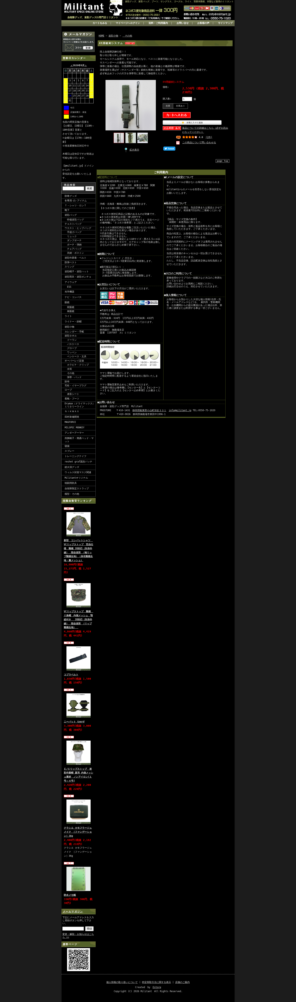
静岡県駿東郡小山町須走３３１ (149, 410)
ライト (68, 316)
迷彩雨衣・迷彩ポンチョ (78, 276)
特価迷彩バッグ (74, 219)
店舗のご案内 (182, 982)
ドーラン (71, 340)
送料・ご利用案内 (158, 23)
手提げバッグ (73, 232)
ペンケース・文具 (75, 356)
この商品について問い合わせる (199, 142)
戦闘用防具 (71, 483)
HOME (101, 35)
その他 (69, 373)
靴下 (67, 210)
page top (222, 161)
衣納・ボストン (74, 253)
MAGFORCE (70, 422)
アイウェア (71, 282)
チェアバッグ (73, 248)
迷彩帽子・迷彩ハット (77, 271)
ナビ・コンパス (73, 297)
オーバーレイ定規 (74, 360)
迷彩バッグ (71, 215)
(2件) (209, 137)
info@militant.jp (180, 410)
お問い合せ (183, 23)
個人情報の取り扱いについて (122, 982)
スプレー (69, 451)
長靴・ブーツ (72, 398)
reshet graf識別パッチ (78, 461)
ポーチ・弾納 (73, 244)
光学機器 (69, 291)
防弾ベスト (71, 262)
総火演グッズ (72, 467)
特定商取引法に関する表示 (156, 982)
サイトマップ (225, 23)
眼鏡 (67, 302)
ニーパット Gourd (74, 721)
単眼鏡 (69, 311)
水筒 (68, 369)
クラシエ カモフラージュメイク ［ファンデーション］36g (78, 831)
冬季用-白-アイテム (76, 200)
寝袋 (67, 446)
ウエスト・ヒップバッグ (78, 228)
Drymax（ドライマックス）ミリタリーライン (80, 405)
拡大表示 (134, 149)
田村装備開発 (72, 416)
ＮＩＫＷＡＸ (72, 411)
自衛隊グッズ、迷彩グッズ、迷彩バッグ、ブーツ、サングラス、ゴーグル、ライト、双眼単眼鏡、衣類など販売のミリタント (172, 1)
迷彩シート (72, 394)
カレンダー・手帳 (74, 331)
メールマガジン (73, 911)
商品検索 (70, 184)
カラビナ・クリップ (77, 364)
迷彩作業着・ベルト (75, 257)
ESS (68, 286)
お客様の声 (203, 23)
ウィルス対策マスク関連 (78, 472)
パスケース (72, 344)
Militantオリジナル (76, 477)
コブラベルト (71, 674)
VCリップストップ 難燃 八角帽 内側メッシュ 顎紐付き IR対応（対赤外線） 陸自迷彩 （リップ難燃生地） (78, 619)
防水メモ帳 (70, 895)
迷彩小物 (69, 326)
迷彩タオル (71, 335)
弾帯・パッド (73, 377)
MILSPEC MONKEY (74, 427)
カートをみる (100, 23)
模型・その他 (72, 494)
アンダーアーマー (74, 432)
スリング (69, 266)
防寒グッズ (71, 196)
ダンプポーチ (73, 240)
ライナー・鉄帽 (73, 321)
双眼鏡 (69, 307)
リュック (71, 236)
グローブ (71, 348)
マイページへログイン (128, 23)
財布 (67, 381)
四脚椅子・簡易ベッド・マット (79, 440)
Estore (157, 987)
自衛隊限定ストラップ (77, 488)
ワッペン (71, 352)
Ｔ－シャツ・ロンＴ (75, 205)
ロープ (68, 389)
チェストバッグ (73, 223)
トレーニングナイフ (75, 456)
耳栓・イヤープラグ (75, 385)
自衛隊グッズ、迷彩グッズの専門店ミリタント (92, 17)
